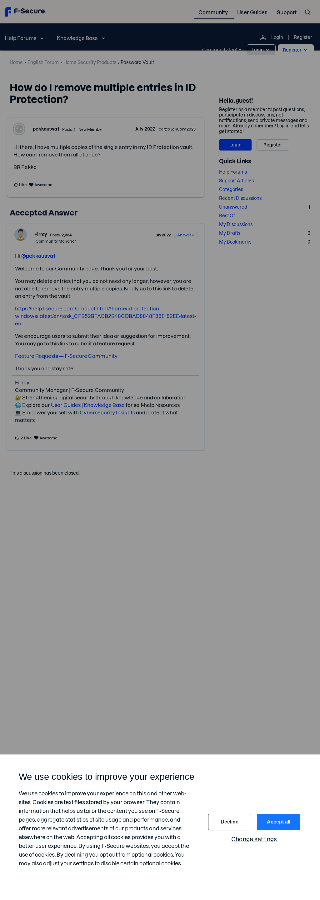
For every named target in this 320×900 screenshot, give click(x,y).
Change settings (254, 839)
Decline (229, 821)
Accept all (278, 821)
